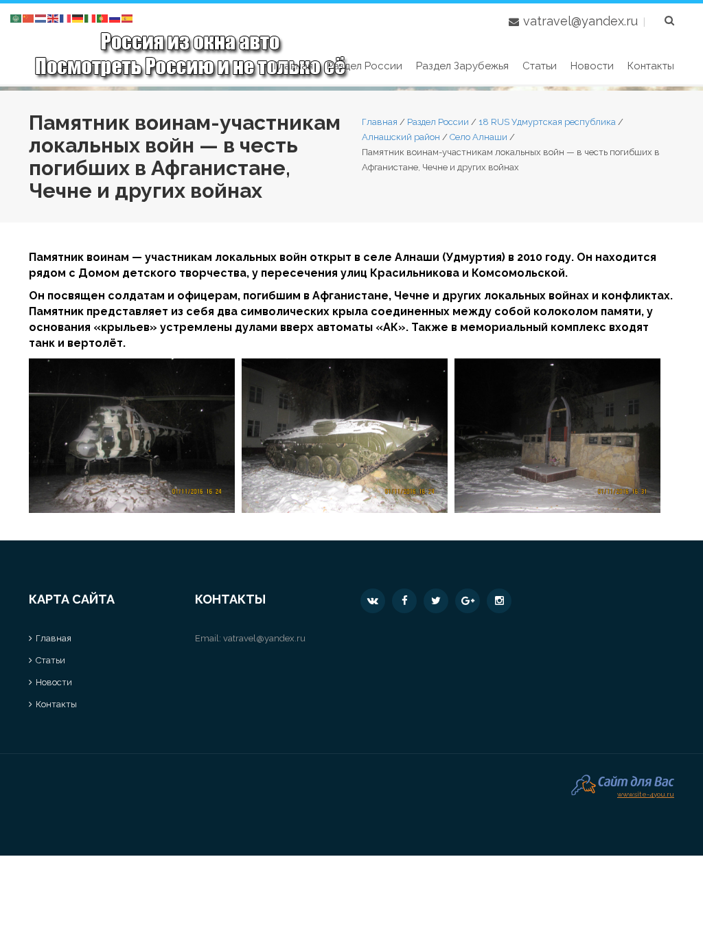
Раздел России (364, 66)
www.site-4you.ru (645, 792)
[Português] (103, 17)
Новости (592, 66)
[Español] (128, 17)
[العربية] (16, 17)
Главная (293, 66)
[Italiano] (90, 17)
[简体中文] (29, 17)
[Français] (66, 17)
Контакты (650, 66)
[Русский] (115, 17)
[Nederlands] (41, 17)
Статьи (539, 66)
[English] (53, 17)
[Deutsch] (78, 17)
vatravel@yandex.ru (580, 21)
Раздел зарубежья (462, 66)
